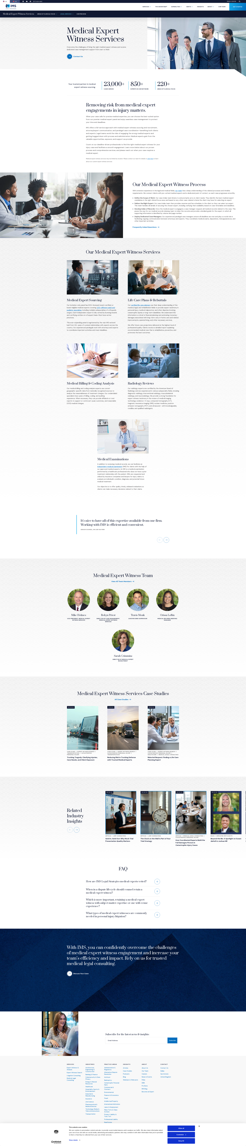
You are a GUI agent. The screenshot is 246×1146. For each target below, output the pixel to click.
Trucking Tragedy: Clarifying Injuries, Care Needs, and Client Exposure (82, 758)
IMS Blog (144, 1089)
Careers (144, 1074)
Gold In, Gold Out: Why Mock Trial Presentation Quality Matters (119, 840)
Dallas (162, 1071)
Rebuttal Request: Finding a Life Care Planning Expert (163, 758)
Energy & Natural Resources (91, 1083)
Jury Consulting (119, 836)
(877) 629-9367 (37, 1)
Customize (180, 1134)
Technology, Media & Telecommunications (92, 1110)
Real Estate (108, 1122)
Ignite (188, 6)
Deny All (181, 1141)
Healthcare (152, 754)
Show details (73, 1140)
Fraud (106, 1098)
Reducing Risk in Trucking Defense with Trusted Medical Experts (121, 758)
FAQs (143, 1080)
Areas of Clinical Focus (46, 14)
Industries (90, 1064)
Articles (125, 1068)
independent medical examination (109, 467)
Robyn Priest (108, 615)
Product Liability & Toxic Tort (110, 1115)
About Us (145, 1068)
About (209, 6)
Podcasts (126, 1074)
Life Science (90, 1102)
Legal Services (65, 14)
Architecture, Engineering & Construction (90, 1070)
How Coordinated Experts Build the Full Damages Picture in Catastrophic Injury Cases (190, 842)
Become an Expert (148, 1092)
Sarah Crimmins (123, 656)
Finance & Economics (111, 1095)
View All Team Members (121, 581)
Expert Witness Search (86, 751)
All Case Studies (121, 699)
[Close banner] (199, 1126)
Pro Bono (145, 1086)
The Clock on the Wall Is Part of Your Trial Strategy (155, 840)
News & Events (147, 1077)
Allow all (181, 1128)
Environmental (109, 1092)
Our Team (221, 6)
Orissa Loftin (167, 615)
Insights (200, 6)
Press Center (231, 1)
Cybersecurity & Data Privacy (93, 1078)
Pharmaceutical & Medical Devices (91, 1105)
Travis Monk (138, 615)
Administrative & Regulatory (110, 1069)
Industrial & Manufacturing (90, 1095)
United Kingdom (165, 1077)
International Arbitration (112, 1104)
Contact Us (164, 1068)
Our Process (81, 14)
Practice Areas (110, 1064)
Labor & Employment (111, 1107)
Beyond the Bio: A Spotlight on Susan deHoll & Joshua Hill (226, 840)
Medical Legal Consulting (168, 754)
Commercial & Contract (109, 1088)
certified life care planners (140, 305)
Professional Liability (111, 1119)
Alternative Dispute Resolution (110, 1073)
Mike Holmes (78, 615)
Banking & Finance (92, 1075)
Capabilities (175, 6)
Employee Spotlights (224, 836)
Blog (124, 1077)
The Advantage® (161, 6)
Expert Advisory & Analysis (73, 1069)
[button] (239, 1)
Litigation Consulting (74, 1076)
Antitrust (107, 1077)
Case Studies (127, 1071)
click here (150, 159)
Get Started (237, 7)
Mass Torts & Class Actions (110, 1111)
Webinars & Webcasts (130, 1080)
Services (146, 6)
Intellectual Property (111, 1101)
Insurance (89, 1099)
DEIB (143, 1083)
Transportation (73, 753)
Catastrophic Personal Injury (118, 753)
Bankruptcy (108, 1080)
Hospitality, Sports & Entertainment (92, 1090)
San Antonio (164, 1074)
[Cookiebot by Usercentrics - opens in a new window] (56, 1142)
